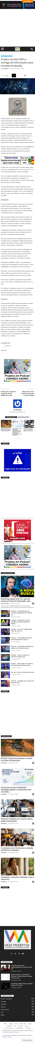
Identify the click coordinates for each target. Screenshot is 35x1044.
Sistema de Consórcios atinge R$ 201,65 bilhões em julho (8, 393)
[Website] (19, 953)
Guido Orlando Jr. (5, 603)
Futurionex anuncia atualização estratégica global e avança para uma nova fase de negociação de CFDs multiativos (17, 432)
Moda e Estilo (23, 1023)
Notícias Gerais (5, 1009)
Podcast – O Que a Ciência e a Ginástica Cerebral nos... (20, 656)
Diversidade (28, 1028)
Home (2, 53)
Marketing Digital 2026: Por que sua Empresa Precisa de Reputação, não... (16, 600)
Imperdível (9, 1026)
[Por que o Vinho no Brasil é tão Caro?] (5, 674)
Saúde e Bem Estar (9, 1028)
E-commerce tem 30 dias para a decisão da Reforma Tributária (17, 849)
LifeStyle (11, 1023)
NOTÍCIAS (3, 1004)
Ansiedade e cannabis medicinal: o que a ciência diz (17, 878)
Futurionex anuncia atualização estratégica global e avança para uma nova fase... (16, 789)
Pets (15, 1026)
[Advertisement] (17, 28)
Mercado (3, 1007)
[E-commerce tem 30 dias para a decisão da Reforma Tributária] (17, 837)
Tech (2, 1012)
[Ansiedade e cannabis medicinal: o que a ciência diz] (17, 866)
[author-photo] (17, 403)
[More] (25, 75)
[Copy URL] (17, 75)
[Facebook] (12, 953)
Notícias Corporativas (16, 53)
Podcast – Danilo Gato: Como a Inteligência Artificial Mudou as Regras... (20, 621)
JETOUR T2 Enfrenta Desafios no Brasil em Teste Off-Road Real (6, 429)
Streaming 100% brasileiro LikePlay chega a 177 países (22, 984)
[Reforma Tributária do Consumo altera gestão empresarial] (29, 424)
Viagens (30, 1023)
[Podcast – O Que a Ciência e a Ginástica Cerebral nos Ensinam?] (5, 657)
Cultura (26, 1026)
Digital (2, 1015)
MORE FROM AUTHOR (23, 417)
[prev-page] (16, 438)
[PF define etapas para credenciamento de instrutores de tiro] (5, 968)
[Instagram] (16, 953)
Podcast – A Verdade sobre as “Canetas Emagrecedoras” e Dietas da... (21, 612)
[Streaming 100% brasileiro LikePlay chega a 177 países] (5, 986)
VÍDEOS (5, 1023)
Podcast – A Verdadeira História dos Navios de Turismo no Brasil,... (22, 647)
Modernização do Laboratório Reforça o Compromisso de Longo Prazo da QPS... (21, 976)
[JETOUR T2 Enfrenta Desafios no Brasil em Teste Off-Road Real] (6, 424)
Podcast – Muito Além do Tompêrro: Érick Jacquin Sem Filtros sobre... (22, 664)
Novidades (7, 53)
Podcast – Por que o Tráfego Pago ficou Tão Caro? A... (21, 630)
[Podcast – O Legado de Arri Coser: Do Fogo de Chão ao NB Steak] (5, 683)
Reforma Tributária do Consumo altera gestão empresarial (28, 429)
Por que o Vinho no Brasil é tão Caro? (22, 672)
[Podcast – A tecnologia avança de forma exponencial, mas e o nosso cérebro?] (5, 640)
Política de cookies (7, 1037)
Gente (16, 1023)
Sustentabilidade (19, 1028)
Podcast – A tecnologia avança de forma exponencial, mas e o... (21, 638)
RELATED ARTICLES (11, 417)
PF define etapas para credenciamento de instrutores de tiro (21, 967)
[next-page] (18, 438)
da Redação (5, 68)
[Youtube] (23, 953)
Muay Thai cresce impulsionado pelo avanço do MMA (27, 393)
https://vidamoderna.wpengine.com (17, 412)
